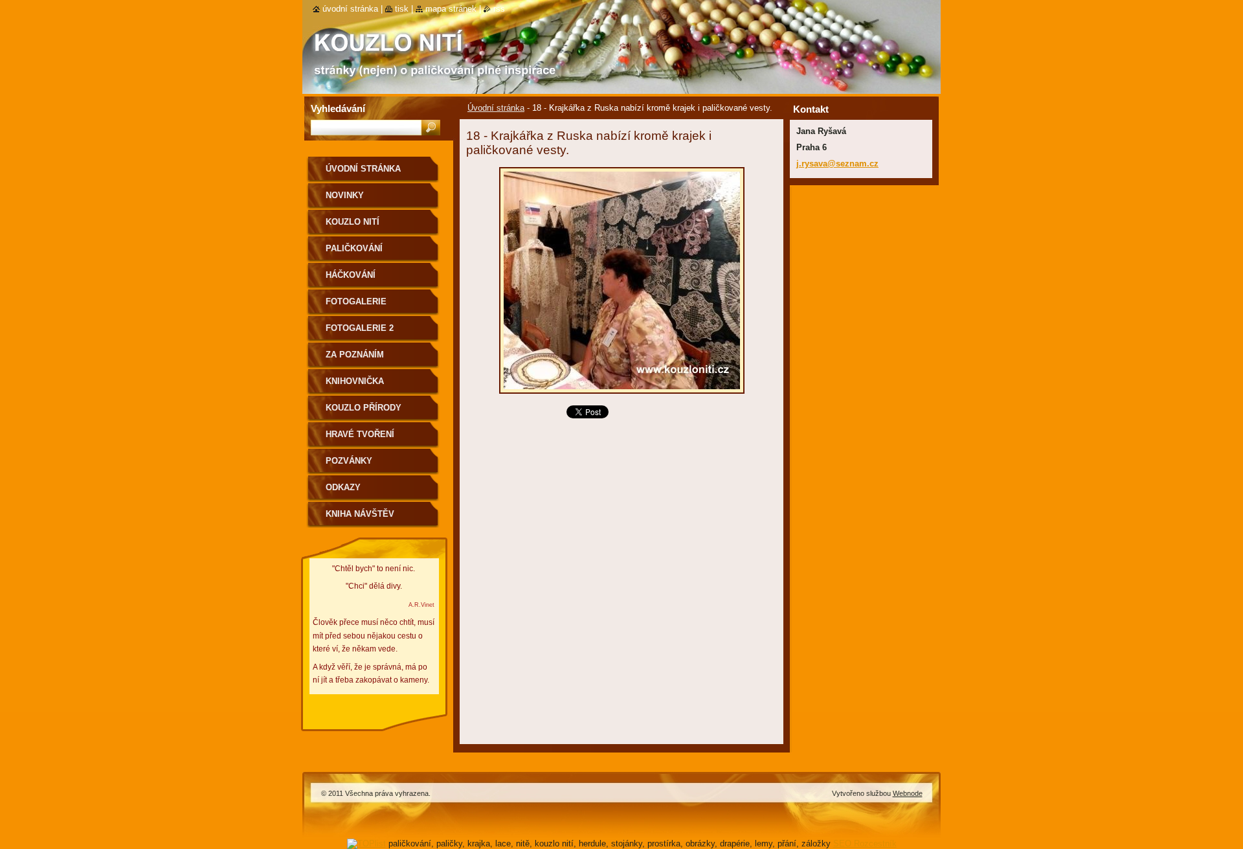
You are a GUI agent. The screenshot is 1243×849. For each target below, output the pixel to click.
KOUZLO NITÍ (352, 222)
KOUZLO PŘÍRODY (363, 408)
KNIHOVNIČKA (355, 381)
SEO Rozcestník (865, 843)
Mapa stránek (450, 9)
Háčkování (350, 275)
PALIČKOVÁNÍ (354, 248)
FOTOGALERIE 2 (360, 328)
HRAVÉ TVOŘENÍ (360, 434)
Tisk (402, 9)
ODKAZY (343, 487)
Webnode (908, 793)
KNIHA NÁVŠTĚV (360, 514)
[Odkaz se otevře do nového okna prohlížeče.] (622, 397)
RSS (499, 9)
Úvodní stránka (495, 108)
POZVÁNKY (349, 461)
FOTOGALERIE (356, 301)
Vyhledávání (338, 108)
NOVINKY (345, 195)
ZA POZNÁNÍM (355, 354)
